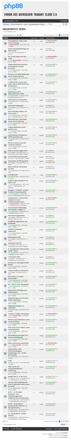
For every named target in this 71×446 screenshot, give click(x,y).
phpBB (49, 434)
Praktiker (13, 107)
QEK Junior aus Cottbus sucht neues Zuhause (19, 328)
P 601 (10, 361)
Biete (11, 46)
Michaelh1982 (15, 44)
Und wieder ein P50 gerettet (18, 161)
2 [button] (61, 35)
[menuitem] (16, 21)
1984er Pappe (16, 131)
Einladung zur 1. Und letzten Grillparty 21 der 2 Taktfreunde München (18, 200)
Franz (12, 158)
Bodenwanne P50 (14, 237)
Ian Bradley (65, 432)
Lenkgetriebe (13, 175)
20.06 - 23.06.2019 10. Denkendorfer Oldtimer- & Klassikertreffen (17, 406)
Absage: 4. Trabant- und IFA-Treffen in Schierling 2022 (18, 191)
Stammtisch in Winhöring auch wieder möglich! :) (17, 209)
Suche (10, 54)
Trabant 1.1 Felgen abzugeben (18, 314)
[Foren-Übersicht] (13, 6)
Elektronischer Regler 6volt (17, 151)
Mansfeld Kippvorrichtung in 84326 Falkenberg (18, 299)
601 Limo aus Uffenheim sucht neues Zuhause (19, 321)
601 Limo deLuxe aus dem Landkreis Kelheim (17, 144)
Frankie (13, 272)
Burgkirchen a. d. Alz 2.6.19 (17, 376)
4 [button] (65, 35)
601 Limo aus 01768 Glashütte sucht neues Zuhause (18, 75)
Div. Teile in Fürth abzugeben (18, 284)
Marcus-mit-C (15, 362)
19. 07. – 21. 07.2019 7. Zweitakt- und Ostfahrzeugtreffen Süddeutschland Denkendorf (18, 395)
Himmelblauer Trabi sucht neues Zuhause (17, 42)
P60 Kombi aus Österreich (17, 100)
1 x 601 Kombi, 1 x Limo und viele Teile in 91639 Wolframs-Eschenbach (18, 84)
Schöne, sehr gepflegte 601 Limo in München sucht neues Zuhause (19, 384)
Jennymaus (16, 400)
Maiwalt (15, 170)
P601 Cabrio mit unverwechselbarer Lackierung (15, 369)
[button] (68, 35)
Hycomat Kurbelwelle (15, 106)
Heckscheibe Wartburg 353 (17, 157)
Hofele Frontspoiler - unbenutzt (15, 230)
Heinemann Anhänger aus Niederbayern (17, 291)
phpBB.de (65, 435)
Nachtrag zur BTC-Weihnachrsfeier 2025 (16, 93)
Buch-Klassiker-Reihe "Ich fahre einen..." (17, 112)
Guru (12, 52)
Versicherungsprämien (16, 216)
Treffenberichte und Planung (22, 195)
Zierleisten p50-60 (14, 243)
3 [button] (63, 35)
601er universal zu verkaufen (18, 343)
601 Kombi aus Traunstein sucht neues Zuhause (17, 120)
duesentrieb (16, 70)
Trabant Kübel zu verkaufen (18, 271)
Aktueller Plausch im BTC (17, 97)
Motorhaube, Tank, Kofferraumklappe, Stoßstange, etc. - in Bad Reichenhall (17, 352)
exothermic (16, 194)
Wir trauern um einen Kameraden (15, 277)
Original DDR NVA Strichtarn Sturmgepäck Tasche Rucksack (18, 66)
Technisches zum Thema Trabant (18, 154)
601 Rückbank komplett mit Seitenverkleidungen (18, 336)
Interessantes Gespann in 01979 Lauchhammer (17, 136)
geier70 (13, 258)
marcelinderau (17, 184)
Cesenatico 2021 (14, 257)
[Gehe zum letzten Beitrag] (57, 41)
